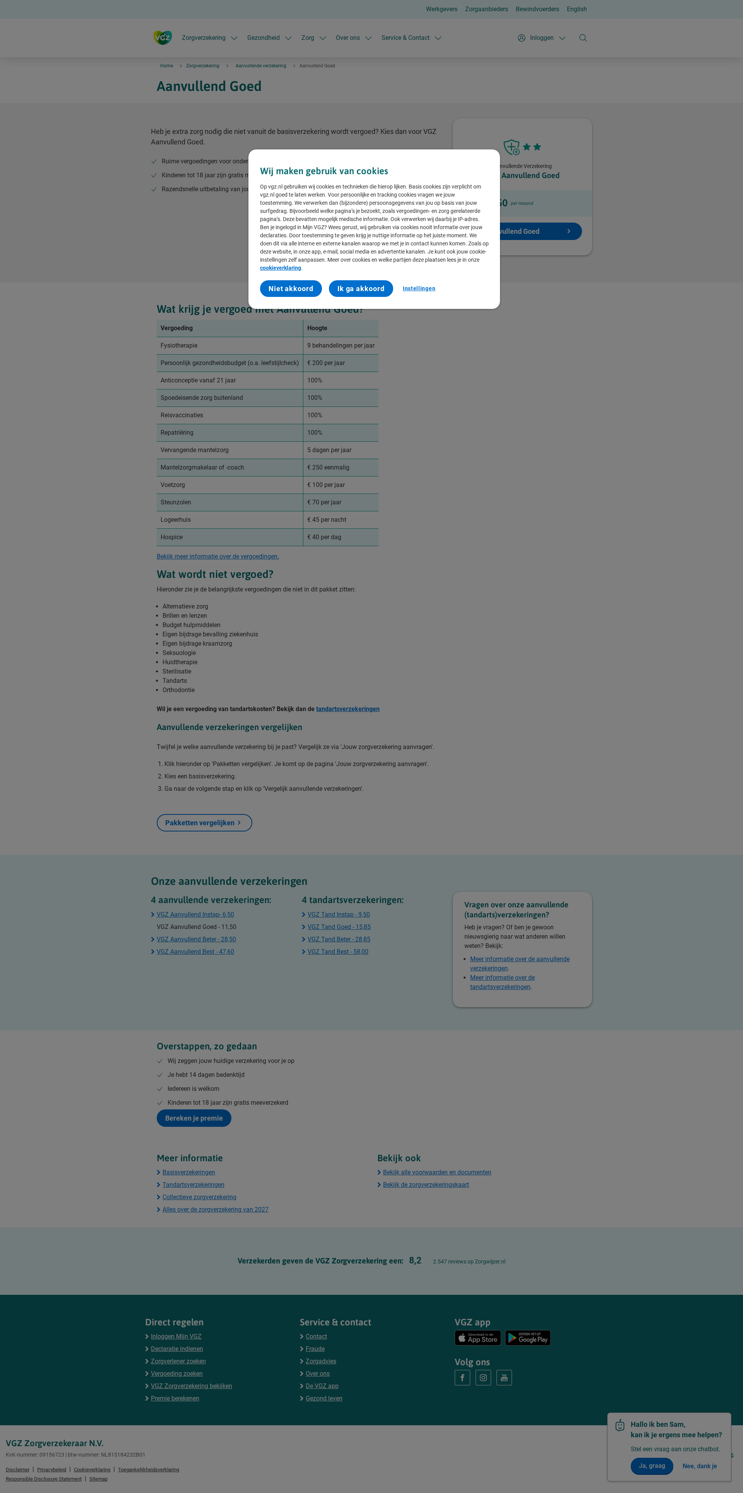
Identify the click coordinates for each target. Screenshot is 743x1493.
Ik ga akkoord (361, 289)
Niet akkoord (291, 289)
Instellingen (419, 288)
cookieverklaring (280, 268)
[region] (374, 229)
